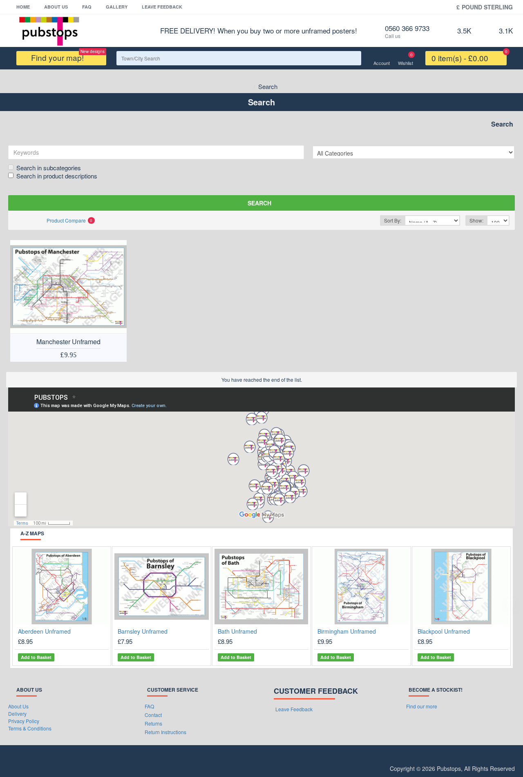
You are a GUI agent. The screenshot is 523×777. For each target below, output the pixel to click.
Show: (476, 220)
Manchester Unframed (68, 342)
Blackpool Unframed (444, 631)
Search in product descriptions (56, 175)
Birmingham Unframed (346, 631)
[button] (12, 603)
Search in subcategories (48, 167)
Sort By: (392, 220)
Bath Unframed (237, 631)
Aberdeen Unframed (44, 631)
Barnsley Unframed (143, 631)
